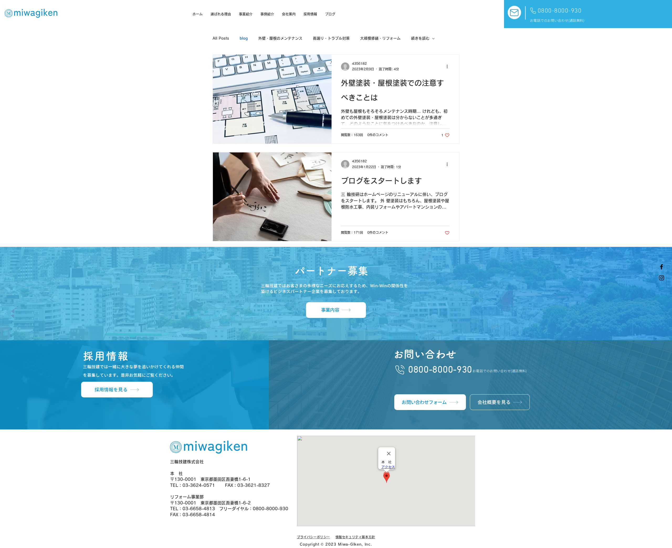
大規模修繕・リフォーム (380, 38)
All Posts (221, 38)
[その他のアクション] (449, 66)
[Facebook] (661, 266)
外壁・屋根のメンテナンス (280, 38)
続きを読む (420, 38)
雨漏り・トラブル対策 (331, 38)
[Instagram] (661, 277)
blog (244, 38)
